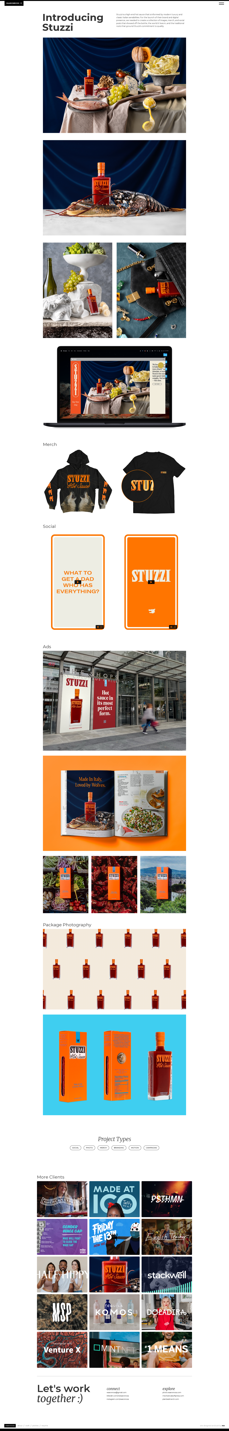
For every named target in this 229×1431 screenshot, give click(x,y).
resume (45, 1426)
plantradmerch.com (171, 1399)
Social (75, 1148)
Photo (89, 1148)
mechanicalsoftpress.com (173, 1396)
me (223, 1426)
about (20, 1426)
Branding (119, 1148)
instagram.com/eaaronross (118, 1399)
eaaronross (10, 1426)
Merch (103, 1148)
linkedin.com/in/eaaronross (118, 1396)
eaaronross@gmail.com (116, 1392)
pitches (35, 1426)
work (27, 1426)
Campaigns (151, 1148)
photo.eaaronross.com (172, 1392)
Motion (135, 1148)
